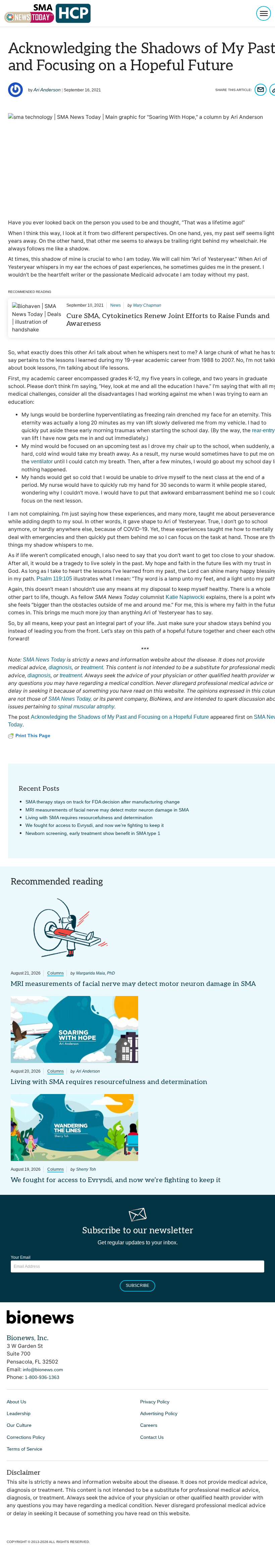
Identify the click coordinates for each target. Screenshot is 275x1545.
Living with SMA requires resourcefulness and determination (89, 817)
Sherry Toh (86, 1169)
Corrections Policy (26, 1437)
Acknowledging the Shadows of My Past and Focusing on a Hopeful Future (120, 717)
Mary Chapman (147, 305)
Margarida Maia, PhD (95, 973)
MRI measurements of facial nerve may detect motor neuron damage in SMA (107, 810)
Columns (55, 973)
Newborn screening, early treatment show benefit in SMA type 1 (92, 833)
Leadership (19, 1413)
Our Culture (19, 1425)
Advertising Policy (158, 1413)
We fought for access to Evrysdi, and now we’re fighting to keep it (94, 825)
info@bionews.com (43, 1369)
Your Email (21, 1257)
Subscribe (137, 1285)
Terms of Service (24, 1449)
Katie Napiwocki (185, 597)
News (115, 305)
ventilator (42, 461)
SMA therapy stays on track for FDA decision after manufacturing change (102, 801)
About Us (16, 1401)
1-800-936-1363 (42, 1377)
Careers (148, 1425)
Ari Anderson (47, 89)
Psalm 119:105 (54, 579)
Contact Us (152, 1437)
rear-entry (263, 430)
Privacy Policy (154, 1401)
